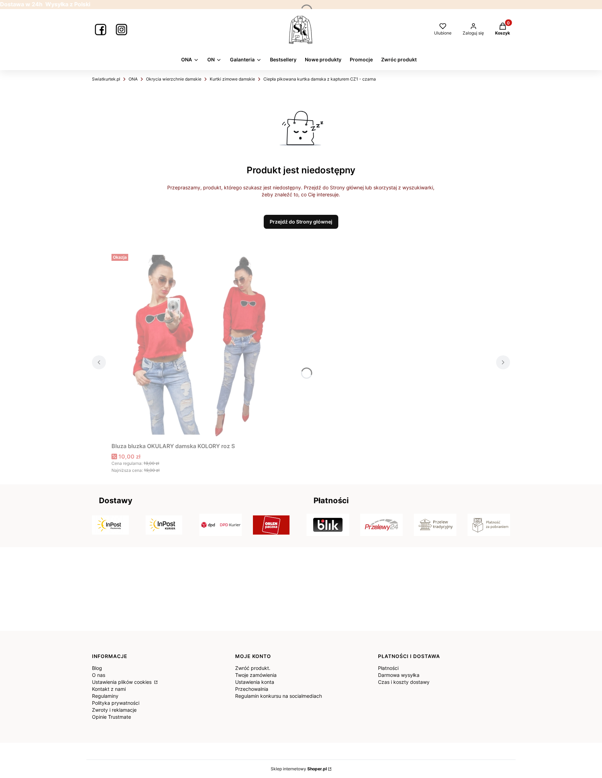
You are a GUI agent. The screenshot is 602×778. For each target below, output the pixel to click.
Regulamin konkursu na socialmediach (278, 696)
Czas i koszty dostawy (404, 682)
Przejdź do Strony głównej (301, 222)
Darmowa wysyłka (398, 675)
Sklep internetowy (299, 768)
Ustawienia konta (254, 682)
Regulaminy (105, 696)
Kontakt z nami (109, 689)
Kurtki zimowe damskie (232, 79)
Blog (97, 668)
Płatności (388, 668)
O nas (98, 675)
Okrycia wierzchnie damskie (173, 79)
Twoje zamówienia (256, 675)
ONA (133, 79)
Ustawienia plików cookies (122, 682)
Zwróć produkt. (252, 668)
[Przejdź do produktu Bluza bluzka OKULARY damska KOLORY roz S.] (198, 345)
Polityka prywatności (115, 703)
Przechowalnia (251, 689)
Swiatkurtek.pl (106, 79)
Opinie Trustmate (111, 717)
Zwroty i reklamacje (114, 710)
